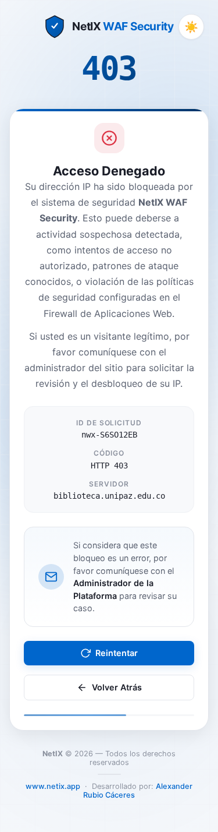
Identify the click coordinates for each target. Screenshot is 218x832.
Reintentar (116, 653)
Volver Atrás (117, 687)
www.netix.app (53, 786)
